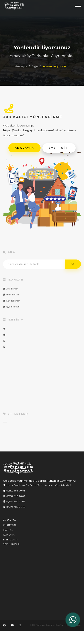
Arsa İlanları (12, 288)
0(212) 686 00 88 (15, 490)
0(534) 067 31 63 (15, 501)
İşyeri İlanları (13, 306)
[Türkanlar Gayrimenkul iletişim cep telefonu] (4, 340)
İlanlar (8, 530)
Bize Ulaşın (10, 539)
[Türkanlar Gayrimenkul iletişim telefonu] (4, 334)
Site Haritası (11, 544)
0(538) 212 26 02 (15, 496)
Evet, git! (59, 147)
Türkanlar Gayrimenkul (14, 7)
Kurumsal (10, 525)
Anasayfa (21, 66)
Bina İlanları (12, 294)
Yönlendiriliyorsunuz (56, 66)
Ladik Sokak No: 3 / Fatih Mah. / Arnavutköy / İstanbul (38, 485)
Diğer (35, 66)
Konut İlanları (13, 300)
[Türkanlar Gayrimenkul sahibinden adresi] (20, 625)
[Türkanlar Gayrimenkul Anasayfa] (18, 468)
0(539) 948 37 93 (16, 507)
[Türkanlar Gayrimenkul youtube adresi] (12, 625)
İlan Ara (8, 534)
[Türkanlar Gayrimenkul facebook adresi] (4, 625)
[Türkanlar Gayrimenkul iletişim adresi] (4, 328)
